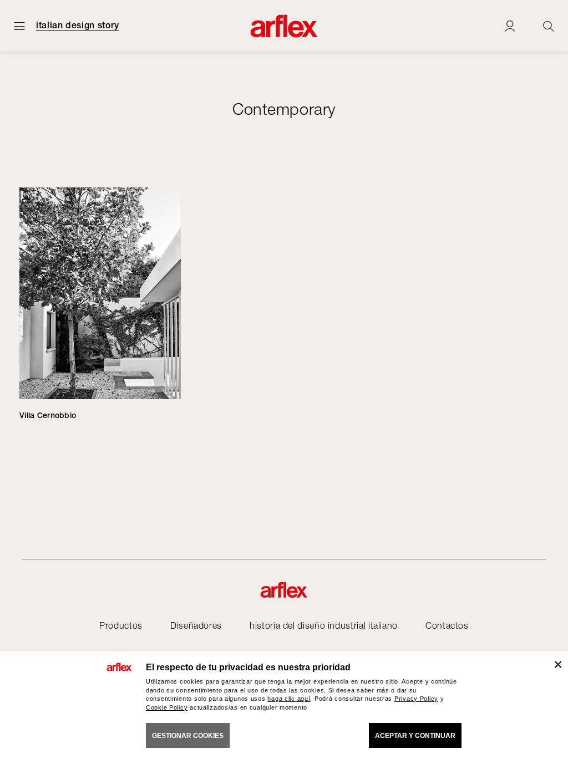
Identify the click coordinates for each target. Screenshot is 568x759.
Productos (121, 625)
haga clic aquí (288, 698)
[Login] (509, 25)
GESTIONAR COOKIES (188, 736)
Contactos (447, 625)
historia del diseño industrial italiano (324, 625)
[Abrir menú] (19, 25)
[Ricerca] (548, 25)
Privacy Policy (416, 698)
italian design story (77, 25)
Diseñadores (196, 625)
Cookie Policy (166, 707)
